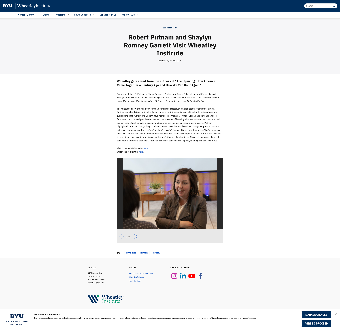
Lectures (144, 253)
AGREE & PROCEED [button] (316, 323)
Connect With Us (108, 14)
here (145, 148)
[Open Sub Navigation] (37, 15)
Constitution (170, 28)
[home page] (7, 5)
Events (45, 14)
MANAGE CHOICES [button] (316, 315)
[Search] (333, 5)
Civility (156, 253)
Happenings (131, 253)
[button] (335, 314)
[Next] (135, 236)
